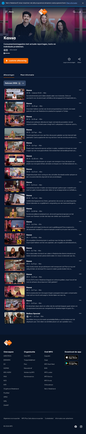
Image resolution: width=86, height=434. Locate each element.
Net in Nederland (50, 389)
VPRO (6, 397)
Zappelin (47, 356)
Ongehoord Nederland (11, 389)
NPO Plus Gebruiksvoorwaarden (32, 418)
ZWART (6, 405)
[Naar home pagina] (43, 12)
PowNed (6, 393)
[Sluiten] (83, 3)
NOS (5, 380)
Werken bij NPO (29, 372)
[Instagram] (81, 427)
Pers (25, 364)
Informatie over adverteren (64, 418)
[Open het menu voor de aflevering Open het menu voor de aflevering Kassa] (80, 90)
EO (4, 364)
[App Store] (71, 357)
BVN (45, 368)
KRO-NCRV (7, 372)
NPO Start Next (49, 364)
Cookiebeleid (49, 418)
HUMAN (6, 368)
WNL (5, 401)
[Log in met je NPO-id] (80, 11)
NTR (5, 385)
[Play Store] (71, 363)
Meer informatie (71, 3)
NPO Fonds (48, 380)
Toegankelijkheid (29, 360)
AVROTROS (7, 356)
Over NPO (27, 356)
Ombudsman (48, 385)
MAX (5, 376)
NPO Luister (48, 372)
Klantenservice (29, 376)
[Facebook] (75, 427)
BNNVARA (7, 360)
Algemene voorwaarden (12, 418)
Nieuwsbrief (28, 368)
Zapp (46, 360)
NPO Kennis (48, 376)
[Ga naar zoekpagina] (74, 11)
